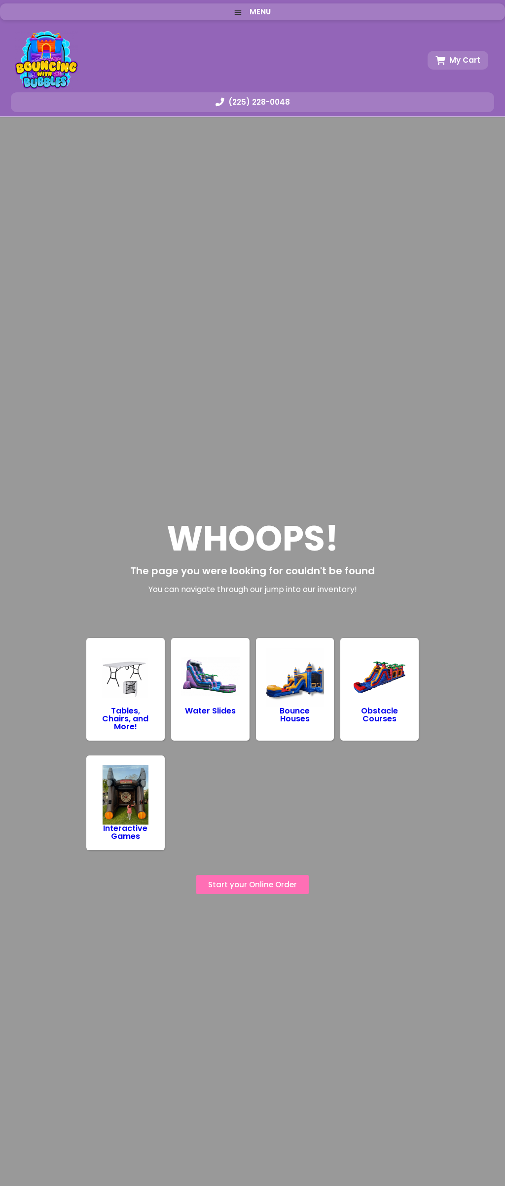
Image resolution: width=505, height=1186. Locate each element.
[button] (252, 11)
